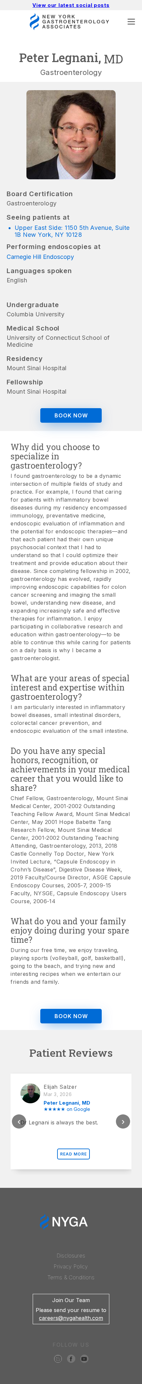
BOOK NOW (71, 415)
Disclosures (71, 1255)
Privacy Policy (71, 1266)
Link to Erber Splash (116, 1380)
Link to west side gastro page (52, 1380)
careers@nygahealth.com (71, 1318)
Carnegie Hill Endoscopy (40, 256)
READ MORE (73, 1154)
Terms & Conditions (71, 1277)
